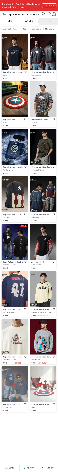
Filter (30, 468)
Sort (50, 468)
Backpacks (36, 29)
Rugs (24, 29)
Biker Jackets (50, 29)
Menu (11, 468)
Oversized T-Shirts (10, 29)
